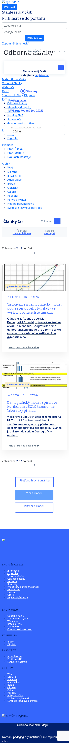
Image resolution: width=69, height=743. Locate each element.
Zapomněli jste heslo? (16, 43)
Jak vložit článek (34, 506)
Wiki (10, 167)
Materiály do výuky (14, 79)
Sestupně (49, 233)
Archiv (6, 163)
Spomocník (9, 95)
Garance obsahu (16, 578)
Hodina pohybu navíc (20, 204)
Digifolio (12, 138)
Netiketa (12, 581)
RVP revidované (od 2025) (26, 110)
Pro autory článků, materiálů (23, 586)
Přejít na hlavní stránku (35, 480)
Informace (13, 570)
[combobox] (34, 130)
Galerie (12, 191)
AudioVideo (14, 179)
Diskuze (12, 171)
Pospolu (12, 195)
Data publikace (22, 233)
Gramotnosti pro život (21, 123)
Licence (11, 592)
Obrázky (12, 187)
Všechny (31, 91)
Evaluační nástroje (19, 157)
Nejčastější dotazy (17, 597)
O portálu (12, 573)
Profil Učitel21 (16, 153)
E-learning (14, 175)
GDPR (10, 594)
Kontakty (12, 584)
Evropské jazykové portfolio (24, 208)
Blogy (19, 95)
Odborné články (12, 83)
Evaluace (7, 145)
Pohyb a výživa (16, 200)
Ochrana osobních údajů (32, 725)
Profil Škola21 (16, 149)
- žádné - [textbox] (17, 131)
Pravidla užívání (15, 576)
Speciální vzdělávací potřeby (26, 128)
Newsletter (13, 589)
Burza (11, 183)
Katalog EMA (14, 623)
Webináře (8, 87)
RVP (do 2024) (18, 101)
